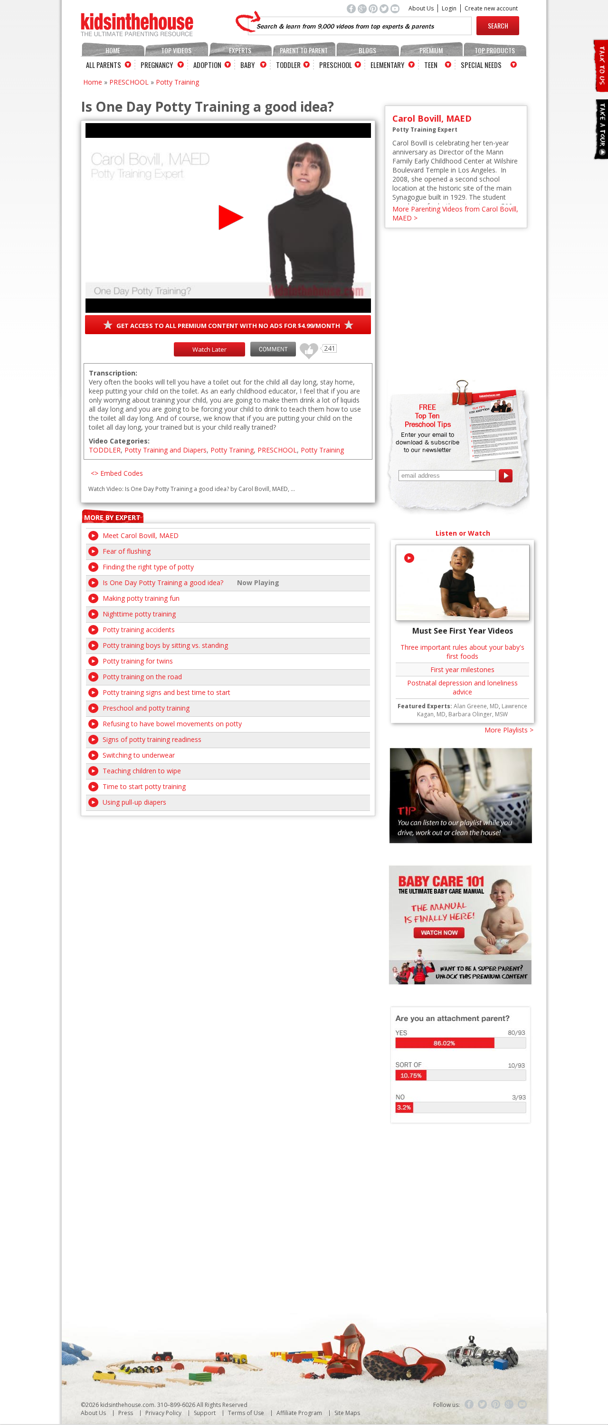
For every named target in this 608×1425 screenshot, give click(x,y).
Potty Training (177, 82)
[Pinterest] (496, 1404)
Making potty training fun (141, 598)
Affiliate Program (299, 1413)
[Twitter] (482, 1404)
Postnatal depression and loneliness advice (462, 687)
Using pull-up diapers (134, 802)
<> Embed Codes (117, 473)
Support (205, 1413)
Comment (273, 349)
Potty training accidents (139, 629)
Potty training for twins (138, 660)
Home (112, 50)
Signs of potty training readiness (152, 739)
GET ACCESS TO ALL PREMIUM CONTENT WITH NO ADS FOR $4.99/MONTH (228, 325)
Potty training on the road (142, 676)
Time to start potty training (144, 786)
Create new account (491, 8)
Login (449, 8)
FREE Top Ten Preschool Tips (428, 415)
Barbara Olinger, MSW (478, 714)
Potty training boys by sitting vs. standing (165, 645)
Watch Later (209, 349)
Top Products (495, 50)
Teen (430, 64)
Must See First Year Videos (462, 631)
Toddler (288, 64)
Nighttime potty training (139, 613)
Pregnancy (157, 64)
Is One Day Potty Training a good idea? (163, 582)
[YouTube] (522, 1404)
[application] (228, 218)
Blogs (367, 50)
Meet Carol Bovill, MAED (141, 535)
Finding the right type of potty (148, 566)
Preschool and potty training (146, 707)
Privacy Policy (163, 1413)
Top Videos (176, 50)
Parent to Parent (304, 50)
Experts (240, 50)
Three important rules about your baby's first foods (462, 652)
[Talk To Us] (600, 88)
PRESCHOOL (129, 82)
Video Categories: (119, 440)
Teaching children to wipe (142, 770)
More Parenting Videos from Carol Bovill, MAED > (455, 213)
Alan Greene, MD (476, 706)
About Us (421, 8)
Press (125, 1413)
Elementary (387, 64)
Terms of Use (246, 1413)
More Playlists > (508, 729)
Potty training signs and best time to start (166, 692)
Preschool (335, 64)
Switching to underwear (139, 755)
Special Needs (481, 64)
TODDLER (105, 449)
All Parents (103, 64)
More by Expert (112, 517)
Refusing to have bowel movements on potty (172, 723)
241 (305, 346)
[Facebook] (469, 1404)
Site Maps (347, 1413)
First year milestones (462, 669)
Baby (247, 64)
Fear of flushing (127, 551)
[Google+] (509, 1404)
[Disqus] (228, 935)
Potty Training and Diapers (165, 449)
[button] (228, 217)
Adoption (207, 64)
